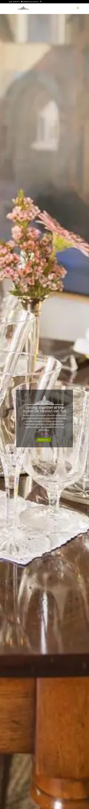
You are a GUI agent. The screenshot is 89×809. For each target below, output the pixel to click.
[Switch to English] (42, 434)
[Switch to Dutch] (46, 434)
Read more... (43, 439)
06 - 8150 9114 (14, 2)
